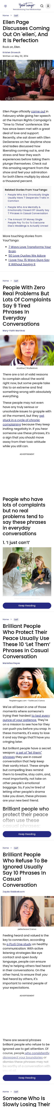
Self (16, 15)
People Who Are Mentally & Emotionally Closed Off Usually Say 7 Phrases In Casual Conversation (28, 210)
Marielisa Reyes (11, 663)
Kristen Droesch (11, 52)
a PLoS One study (18, 944)
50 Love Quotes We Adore (27, 256)
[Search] (41, 6)
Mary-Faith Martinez (14, 330)
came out (38, 111)
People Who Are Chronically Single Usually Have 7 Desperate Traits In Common (28, 198)
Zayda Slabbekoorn (14, 891)
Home (6, 15)
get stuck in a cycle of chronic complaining (23, 420)
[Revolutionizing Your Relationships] (27, 5)
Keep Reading (27, 605)
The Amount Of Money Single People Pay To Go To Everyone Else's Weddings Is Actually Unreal (28, 222)
